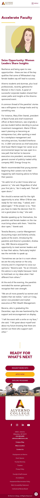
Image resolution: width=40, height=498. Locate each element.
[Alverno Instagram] (17, 425)
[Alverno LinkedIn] (23, 425)
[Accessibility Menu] (36, 494)
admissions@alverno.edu (20, 438)
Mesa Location (20, 446)
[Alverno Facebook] (11, 425)
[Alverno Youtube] (28, 425)
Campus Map (20, 442)
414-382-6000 (20, 436)
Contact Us (20, 449)
